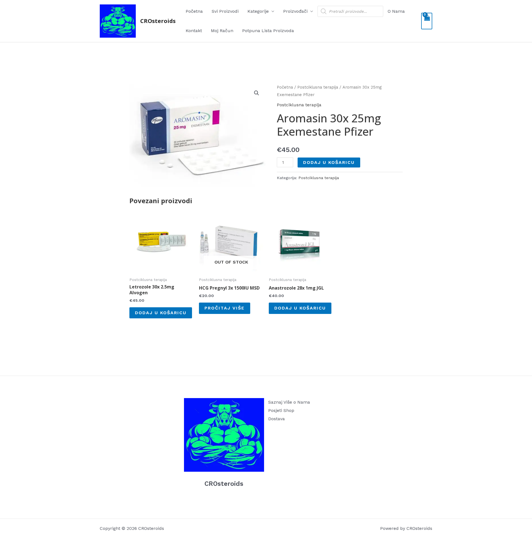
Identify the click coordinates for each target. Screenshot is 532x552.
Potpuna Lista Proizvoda (268, 30)
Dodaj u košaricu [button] (160, 312)
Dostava (276, 418)
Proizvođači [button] (295, 11)
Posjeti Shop (281, 410)
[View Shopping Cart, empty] (426, 21)
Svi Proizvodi (225, 11)
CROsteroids (158, 21)
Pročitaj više (224, 308)
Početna (194, 11)
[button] (257, 93)
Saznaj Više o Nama (289, 402)
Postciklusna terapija (317, 87)
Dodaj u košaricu (329, 162)
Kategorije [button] (258, 11)
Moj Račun (222, 30)
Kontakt (194, 30)
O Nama (396, 11)
